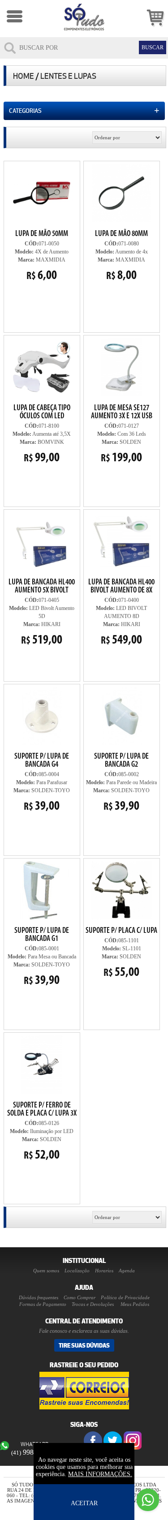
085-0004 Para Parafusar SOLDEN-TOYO (41, 783)
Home (23, 76)
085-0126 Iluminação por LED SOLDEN (42, 1098)
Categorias (84, 110)
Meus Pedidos (135, 1304)
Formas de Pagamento (42, 1304)
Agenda (127, 1270)
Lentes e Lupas (68, 76)
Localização (77, 1270)
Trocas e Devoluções (93, 1304)
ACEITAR (84, 1503)
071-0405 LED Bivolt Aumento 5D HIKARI (42, 613)
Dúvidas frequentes (38, 1297)
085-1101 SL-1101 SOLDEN (121, 919)
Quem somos (46, 1270)
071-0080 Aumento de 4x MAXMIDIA (121, 256)
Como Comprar (79, 1297)
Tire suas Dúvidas (84, 1345)
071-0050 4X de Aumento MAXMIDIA (42, 256)
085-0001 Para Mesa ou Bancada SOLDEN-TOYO (42, 957)
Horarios (104, 1270)
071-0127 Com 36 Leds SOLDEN (121, 434)
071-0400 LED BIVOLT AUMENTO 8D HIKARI (121, 613)
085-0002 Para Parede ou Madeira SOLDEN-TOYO (121, 783)
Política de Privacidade (125, 1297)
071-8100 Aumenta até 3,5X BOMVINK (39, 400)
